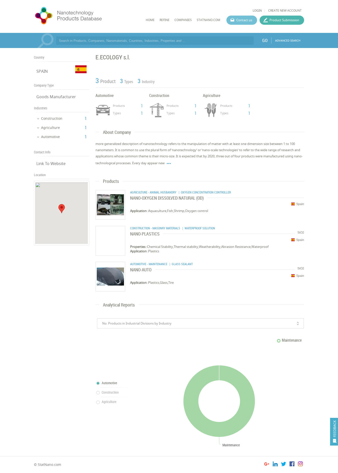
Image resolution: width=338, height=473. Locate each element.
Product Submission (284, 20)
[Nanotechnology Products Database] (83, 16)
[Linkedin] (275, 464)
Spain (300, 204)
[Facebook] (292, 464)
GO (264, 40)
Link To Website (51, 163)
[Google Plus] (266, 464)
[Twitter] (283, 464)
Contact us (244, 20)
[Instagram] (300, 464)
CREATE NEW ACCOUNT (285, 10)
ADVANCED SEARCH (287, 40)
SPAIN (42, 71)
